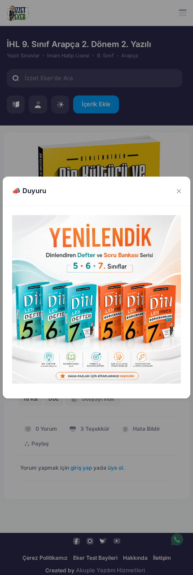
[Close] (179, 191)
